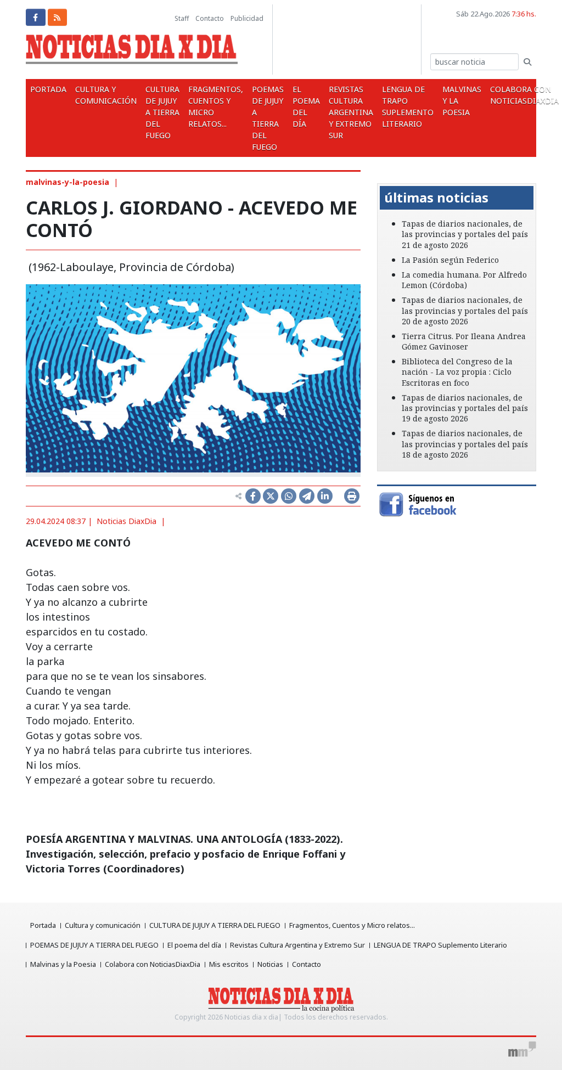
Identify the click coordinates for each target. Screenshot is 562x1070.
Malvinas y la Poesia (461, 100)
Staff (182, 18)
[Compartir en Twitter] (270, 496)
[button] (389, 175)
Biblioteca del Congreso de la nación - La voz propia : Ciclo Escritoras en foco (457, 371)
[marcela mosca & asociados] (522, 1049)
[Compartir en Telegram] (306, 496)
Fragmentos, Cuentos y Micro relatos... (215, 106)
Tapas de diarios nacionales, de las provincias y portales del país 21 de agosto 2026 (465, 234)
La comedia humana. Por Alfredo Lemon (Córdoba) (464, 279)
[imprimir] (351, 496)
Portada (48, 89)
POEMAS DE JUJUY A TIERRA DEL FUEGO (268, 118)
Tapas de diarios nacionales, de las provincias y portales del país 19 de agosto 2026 (465, 408)
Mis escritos (229, 964)
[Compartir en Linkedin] (325, 496)
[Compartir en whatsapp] (288, 496)
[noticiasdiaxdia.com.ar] (132, 52)
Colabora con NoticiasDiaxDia (152, 964)
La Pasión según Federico (450, 260)
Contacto (209, 18)
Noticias (270, 964)
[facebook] (36, 17)
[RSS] (58, 17)
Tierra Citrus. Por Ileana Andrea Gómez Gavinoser (464, 341)
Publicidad (247, 18)
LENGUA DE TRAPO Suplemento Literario (408, 106)
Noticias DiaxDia (126, 521)
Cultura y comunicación (106, 95)
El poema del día (306, 106)
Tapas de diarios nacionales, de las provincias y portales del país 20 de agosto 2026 (465, 310)
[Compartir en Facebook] (253, 496)
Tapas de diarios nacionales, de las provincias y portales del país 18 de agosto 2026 (465, 443)
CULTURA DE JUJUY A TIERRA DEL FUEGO (162, 112)
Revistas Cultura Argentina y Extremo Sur (351, 112)
